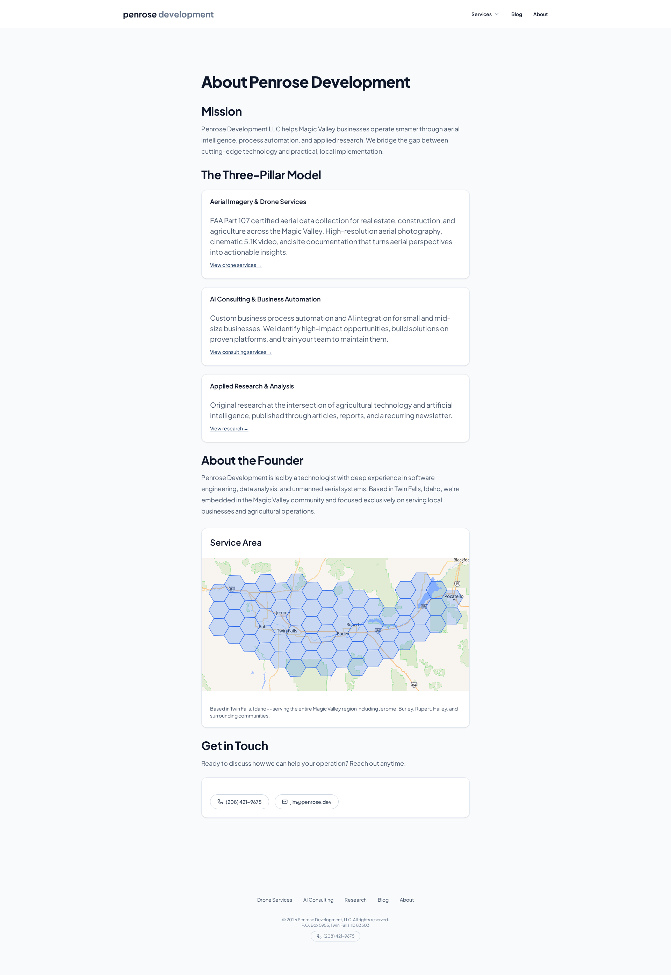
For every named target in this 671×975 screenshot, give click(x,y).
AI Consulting (318, 899)
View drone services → (236, 265)
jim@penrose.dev (310, 802)
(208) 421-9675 (244, 802)
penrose (168, 14)
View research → (229, 428)
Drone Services (274, 899)
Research (356, 899)
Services (481, 14)
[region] (335, 624)
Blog (516, 14)
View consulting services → (241, 352)
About (540, 14)
